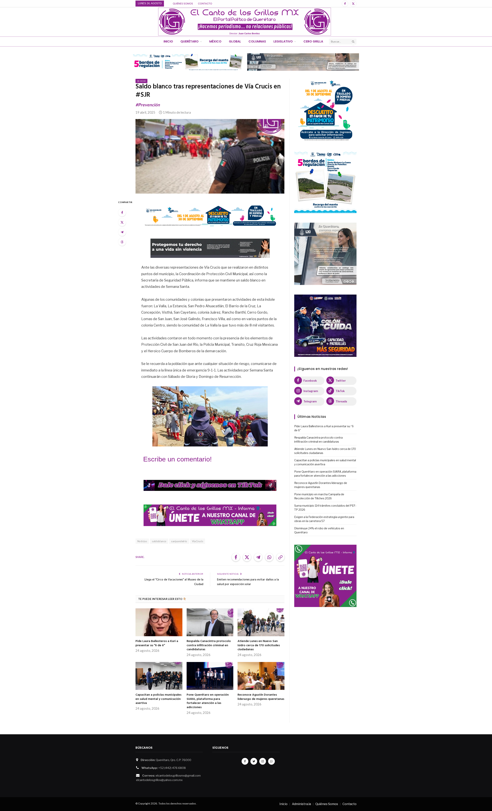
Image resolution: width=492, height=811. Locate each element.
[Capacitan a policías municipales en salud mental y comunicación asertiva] (158, 676)
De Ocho (141, 81)
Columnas (257, 41)
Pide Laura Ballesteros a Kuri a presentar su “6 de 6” (156, 643)
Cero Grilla (313, 41)
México (215, 41)
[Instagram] (262, 761)
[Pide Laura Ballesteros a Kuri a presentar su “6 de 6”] (158, 622)
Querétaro (189, 41)
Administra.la (301, 804)
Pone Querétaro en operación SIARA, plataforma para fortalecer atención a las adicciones (208, 701)
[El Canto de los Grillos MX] (244, 21)
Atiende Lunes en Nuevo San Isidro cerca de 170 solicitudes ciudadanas (259, 645)
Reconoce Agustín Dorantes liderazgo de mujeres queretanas (261, 697)
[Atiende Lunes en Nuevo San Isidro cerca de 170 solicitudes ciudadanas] (261, 622)
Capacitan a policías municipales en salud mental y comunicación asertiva (158, 699)
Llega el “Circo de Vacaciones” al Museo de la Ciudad (174, 582)
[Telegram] (122, 232)
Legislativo (283, 41)
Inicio (168, 41)
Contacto (205, 3)
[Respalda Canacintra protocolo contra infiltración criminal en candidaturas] (210, 622)
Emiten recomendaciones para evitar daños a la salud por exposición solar (248, 582)
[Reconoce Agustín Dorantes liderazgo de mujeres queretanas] (261, 676)
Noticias (142, 541)
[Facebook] (122, 212)
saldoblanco (159, 541)
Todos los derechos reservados (177, 803)
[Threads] (122, 242)
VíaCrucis (197, 541)
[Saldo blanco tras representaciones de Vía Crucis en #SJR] (209, 156)
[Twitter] (122, 222)
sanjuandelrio (179, 541)
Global (235, 41)
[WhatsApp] (271, 761)
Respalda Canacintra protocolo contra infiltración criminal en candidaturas (209, 645)
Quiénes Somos (183, 3)
